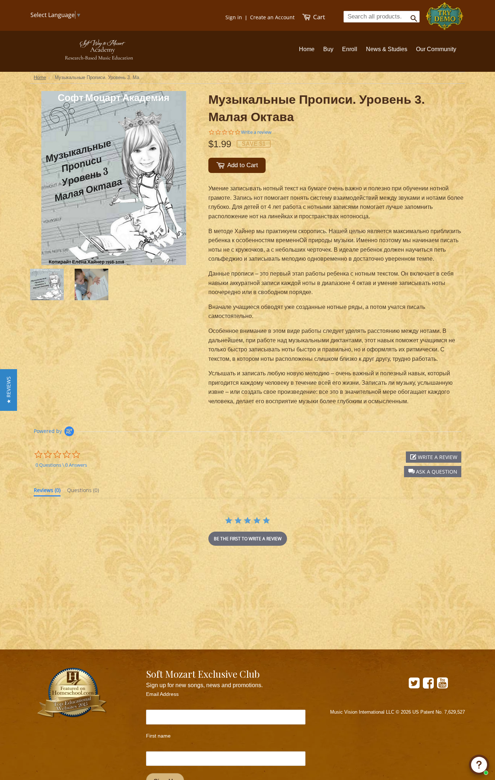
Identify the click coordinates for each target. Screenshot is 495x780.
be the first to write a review (248, 539)
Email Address (162, 694)
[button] (432, 471)
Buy (328, 49)
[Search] (411, 16)
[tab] (47, 491)
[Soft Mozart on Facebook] (428, 685)
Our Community (436, 49)
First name (158, 736)
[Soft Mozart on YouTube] (442, 685)
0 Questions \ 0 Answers (61, 465)
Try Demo (445, 12)
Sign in (233, 17)
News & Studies (386, 49)
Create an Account (272, 17)
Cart (318, 17)
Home (307, 49)
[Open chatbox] (479, 765)
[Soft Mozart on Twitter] (414, 685)
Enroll (349, 49)
